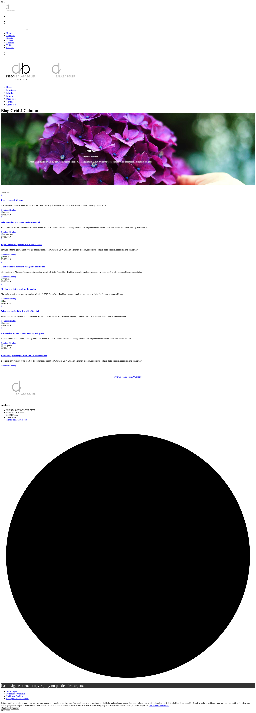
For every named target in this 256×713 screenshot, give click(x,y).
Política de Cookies (14, 696)
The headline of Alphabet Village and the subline (23, 267)
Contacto (10, 47)
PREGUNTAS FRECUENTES (128, 377)
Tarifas (9, 45)
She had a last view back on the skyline (18, 289)
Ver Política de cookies (159, 705)
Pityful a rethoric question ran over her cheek (21, 244)
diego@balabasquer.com (16, 420)
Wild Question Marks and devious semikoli (20, 222)
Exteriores (10, 35)
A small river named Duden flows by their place (22, 333)
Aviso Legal (11, 691)
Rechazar (5, 708)
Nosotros (10, 43)
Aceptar (15, 708)
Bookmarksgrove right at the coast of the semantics (24, 355)
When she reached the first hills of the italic (20, 311)
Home (9, 33)
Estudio (9, 38)
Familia (9, 40)
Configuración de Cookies (17, 698)
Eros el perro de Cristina (12, 200)
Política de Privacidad (15, 694)
